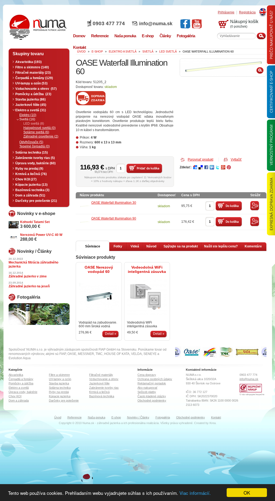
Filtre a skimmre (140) (32, 67)
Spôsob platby (147, 392)
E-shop (116, 417)
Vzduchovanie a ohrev (103, 379)
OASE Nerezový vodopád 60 (99, 269)
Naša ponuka (96, 417)
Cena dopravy (147, 374)
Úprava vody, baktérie (23, 392)
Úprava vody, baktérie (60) (35, 163)
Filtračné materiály (101, 374)
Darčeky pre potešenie (64, 400)
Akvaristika (16, 374)
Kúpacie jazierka (59, 396)
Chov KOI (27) (26, 179)
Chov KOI (15, 396)
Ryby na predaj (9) (29, 168)
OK (247, 492)
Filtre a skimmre (59, 374)
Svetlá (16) (27, 119)
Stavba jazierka (59, 383)
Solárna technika (60, 387)
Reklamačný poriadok (152, 383)
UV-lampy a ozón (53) (31, 83)
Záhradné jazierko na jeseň (29, 286)
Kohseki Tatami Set (35, 222)
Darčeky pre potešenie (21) (36, 201)
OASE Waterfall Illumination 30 (113, 203)
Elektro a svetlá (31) (30, 110)
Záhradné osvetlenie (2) (40, 136)
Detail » (110, 334)
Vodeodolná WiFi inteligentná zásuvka (147, 269)
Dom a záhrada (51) (30, 195)
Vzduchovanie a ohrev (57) (36, 89)
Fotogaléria (162, 417)
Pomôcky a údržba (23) (33, 94)
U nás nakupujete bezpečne (252, 394)
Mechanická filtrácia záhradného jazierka (33, 264)
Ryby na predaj (59, 392)
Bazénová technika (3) (32, 190)
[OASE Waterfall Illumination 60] (223, 67)
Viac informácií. (195, 492)
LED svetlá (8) (33, 123)
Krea (212, 423)
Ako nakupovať (147, 387)
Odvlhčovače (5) (31, 142)
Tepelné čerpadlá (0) (34, 146)
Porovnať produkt (200, 159)
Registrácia (247, 12)
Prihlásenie (226, 12)
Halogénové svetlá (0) (39, 128)
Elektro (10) (27, 115)
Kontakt (216, 417)
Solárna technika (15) (31, 152)
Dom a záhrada (19, 400)
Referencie (74, 417)
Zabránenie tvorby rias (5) (35, 158)
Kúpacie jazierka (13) (31, 185)
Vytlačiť (236, 159)
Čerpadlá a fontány (21, 379)
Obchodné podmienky (152, 400)
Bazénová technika (101, 396)
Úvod (57, 417)
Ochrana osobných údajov (155, 379)
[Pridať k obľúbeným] (254, 209)
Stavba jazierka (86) (30, 99)
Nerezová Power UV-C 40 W (41, 235)
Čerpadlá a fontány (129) (34, 78)
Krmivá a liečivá (99, 392)
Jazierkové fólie (99, 383)
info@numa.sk (155, 23)
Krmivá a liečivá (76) (31, 174)
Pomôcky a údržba (21, 383)
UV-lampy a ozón (60, 379)
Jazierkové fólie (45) (30, 105)
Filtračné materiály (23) (33, 73)
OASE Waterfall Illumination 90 (113, 218)
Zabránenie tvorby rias (104, 387)
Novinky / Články (138, 417)
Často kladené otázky (152, 396)
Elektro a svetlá (19, 387)
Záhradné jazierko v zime (28, 276)
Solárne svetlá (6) (36, 132)
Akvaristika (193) (28, 62)
